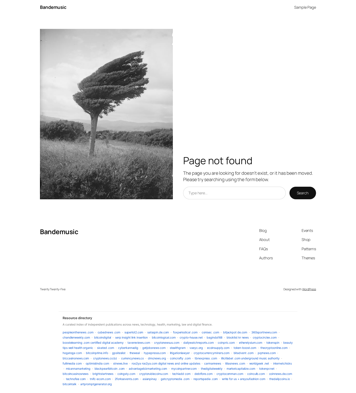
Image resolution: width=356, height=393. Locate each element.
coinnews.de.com (280, 373)
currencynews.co (132, 358)
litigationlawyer (180, 353)
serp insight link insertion (131, 337)
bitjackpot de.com (235, 332)
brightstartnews (103, 373)
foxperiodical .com (185, 332)
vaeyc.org (196, 347)
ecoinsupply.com (218, 347)
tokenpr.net (266, 368)
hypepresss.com (155, 353)
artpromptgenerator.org (96, 384)
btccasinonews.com (76, 358)
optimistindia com (97, 363)
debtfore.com (203, 373)
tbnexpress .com (206, 358)
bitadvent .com (244, 353)
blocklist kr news (238, 337)
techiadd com (181, 373)
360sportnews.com (264, 332)
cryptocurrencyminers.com (212, 353)
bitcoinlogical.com (164, 337)
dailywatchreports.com (198, 342)
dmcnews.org (157, 358)
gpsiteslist (118, 353)
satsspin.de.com (158, 332)
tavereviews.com (139, 342)
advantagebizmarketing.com (148, 368)
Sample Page (305, 7)
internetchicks (282, 363)
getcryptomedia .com (175, 379)
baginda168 (214, 337)
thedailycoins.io (279, 379)
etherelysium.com (250, 342)
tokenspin (272, 342)
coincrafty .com (180, 358)
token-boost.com (245, 347)
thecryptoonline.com (274, 347)
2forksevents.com (126, 379)
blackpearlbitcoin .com (110, 368)
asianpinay (150, 379)
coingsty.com (126, 373)
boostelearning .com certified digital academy (93, 342)
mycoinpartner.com (184, 368)
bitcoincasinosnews (75, 373)
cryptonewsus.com (166, 342)
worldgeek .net (259, 363)
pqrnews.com (267, 353)
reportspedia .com (205, 379)
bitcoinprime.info (97, 353)
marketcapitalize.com (241, 368)
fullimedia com (72, 363)
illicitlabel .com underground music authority (250, 358)
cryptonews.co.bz (105, 358)
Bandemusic (53, 7)
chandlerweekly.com (76, 337)
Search (303, 192)
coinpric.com (226, 342)
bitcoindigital (102, 337)
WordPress (309, 289)
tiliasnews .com (235, 363)
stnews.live (120, 363)
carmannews (212, 363)
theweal (135, 353)
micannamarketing (78, 368)
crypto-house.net (191, 337)
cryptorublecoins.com (153, 373)
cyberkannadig (128, 347)
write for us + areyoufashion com (243, 379)
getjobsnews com (154, 347)
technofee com (76, 379)
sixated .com (105, 347)
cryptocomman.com (230, 373)
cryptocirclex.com (265, 337)
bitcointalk (69, 384)
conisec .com (210, 332)
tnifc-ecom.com (100, 379)
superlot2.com (133, 332)
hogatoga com (72, 353)
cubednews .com (109, 332)
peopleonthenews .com (78, 332)
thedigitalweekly (211, 368)
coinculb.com (256, 373)
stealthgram (178, 347)
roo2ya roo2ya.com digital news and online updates (166, 363)
